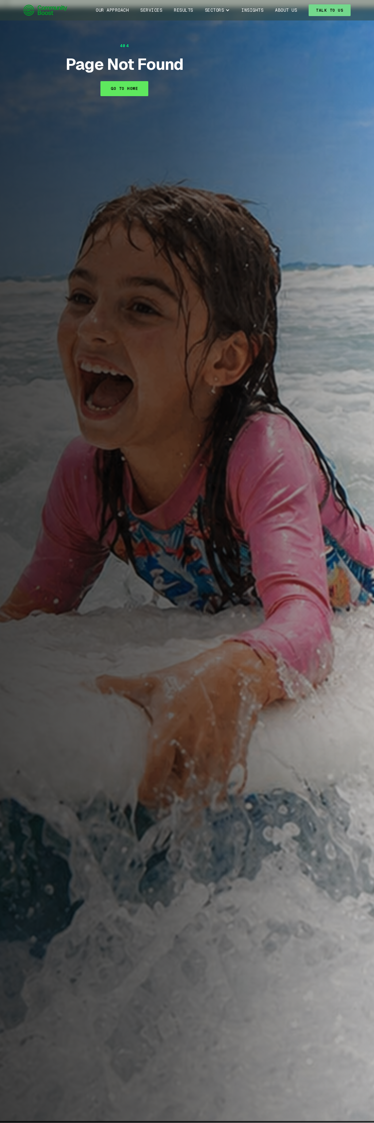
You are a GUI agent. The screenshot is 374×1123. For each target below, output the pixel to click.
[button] (217, 10)
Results (183, 10)
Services (151, 10)
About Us (286, 10)
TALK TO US (329, 10)
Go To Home (124, 88)
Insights (252, 10)
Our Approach (112, 10)
